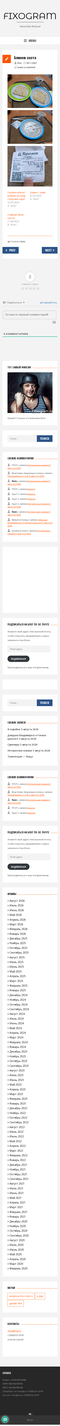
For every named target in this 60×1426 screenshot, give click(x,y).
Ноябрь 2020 (18, 1226)
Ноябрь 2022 (18, 1113)
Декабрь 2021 (18, 1165)
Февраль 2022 (19, 1155)
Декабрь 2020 (18, 1221)
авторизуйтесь (48, 302)
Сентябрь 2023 (19, 1066)
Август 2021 (17, 1183)
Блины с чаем (37, 192)
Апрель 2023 (18, 1089)
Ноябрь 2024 (18, 1000)
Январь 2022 (18, 1160)
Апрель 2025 (18, 976)
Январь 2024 (18, 1047)
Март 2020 (16, 1264)
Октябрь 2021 (18, 1174)
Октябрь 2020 (18, 1231)
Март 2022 (16, 1150)
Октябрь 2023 (18, 1061)
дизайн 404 (15, 1303)
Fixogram (30, 16)
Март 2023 (16, 1094)
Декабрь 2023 (18, 1051)
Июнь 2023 (17, 1080)
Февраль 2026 (19, 929)
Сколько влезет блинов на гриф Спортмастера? (17, 196)
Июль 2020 (17, 1245)
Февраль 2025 (19, 985)
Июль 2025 (17, 962)
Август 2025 (17, 957)
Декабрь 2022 (18, 1108)
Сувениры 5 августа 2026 (23, 744)
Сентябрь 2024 (19, 1009)
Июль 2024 (17, 1018)
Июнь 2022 (17, 1136)
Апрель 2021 (18, 1202)
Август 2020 (17, 1240)
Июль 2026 (17, 905)
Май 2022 (16, 1141)
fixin (19, 62)
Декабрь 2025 (18, 938)
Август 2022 (17, 1127)
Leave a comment (26, 67)
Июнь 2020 (17, 1249)
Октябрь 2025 (18, 948)
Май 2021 (16, 1198)
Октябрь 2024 (18, 1004)
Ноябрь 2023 (18, 1056)
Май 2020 (16, 1254)
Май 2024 (16, 1028)
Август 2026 (17, 901)
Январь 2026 (18, 934)
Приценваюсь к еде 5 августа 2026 (26, 476)
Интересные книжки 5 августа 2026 (29, 532)
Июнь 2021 (17, 1193)
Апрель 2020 (18, 1259)
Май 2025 (16, 971)
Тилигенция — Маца (20, 756)
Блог (23, 241)
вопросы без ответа (21, 1296)
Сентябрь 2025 (19, 952)
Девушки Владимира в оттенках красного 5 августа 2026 (30, 522)
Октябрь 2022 (18, 1117)
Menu (32, 40)
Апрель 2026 (18, 919)
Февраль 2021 (19, 1212)
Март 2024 (16, 1037)
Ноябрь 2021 (18, 1169)
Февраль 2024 (19, 1042)
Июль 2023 (17, 1075)
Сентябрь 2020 (19, 1235)
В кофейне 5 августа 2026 (23, 729)
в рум (40, 1296)
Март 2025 (16, 981)
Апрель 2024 (18, 1033)
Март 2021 (16, 1207)
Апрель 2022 (18, 1146)
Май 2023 (16, 1084)
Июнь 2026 (17, 910)
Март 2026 (16, 924)
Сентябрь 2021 (19, 1179)
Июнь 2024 (17, 1023)
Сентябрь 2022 (19, 1122)
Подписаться (18, 658)
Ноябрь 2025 (18, 943)
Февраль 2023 (19, 1099)
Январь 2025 (18, 990)
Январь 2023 (18, 1103)
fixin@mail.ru (14, 1330)
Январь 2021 (18, 1216)
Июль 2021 (17, 1188)
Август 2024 (17, 1014)
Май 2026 (16, 915)
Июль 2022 (17, 1132)
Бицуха (31, 488)
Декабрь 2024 (18, 995)
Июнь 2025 (17, 966)
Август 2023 (17, 1070)
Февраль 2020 (19, 1268)
